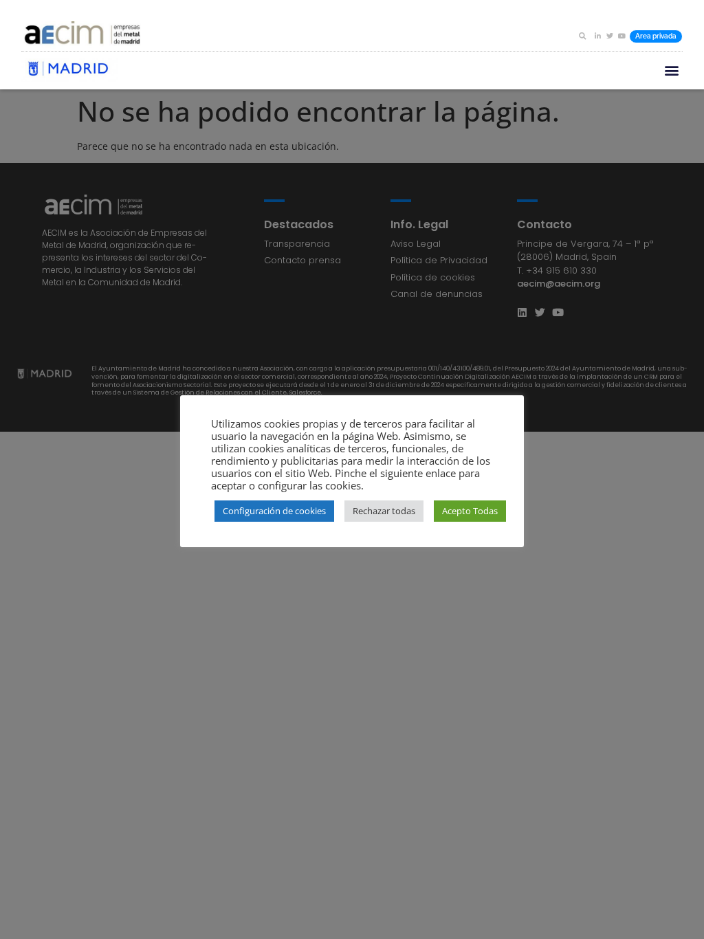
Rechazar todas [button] (384, 511)
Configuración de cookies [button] (274, 511)
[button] (582, 35)
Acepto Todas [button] (470, 511)
